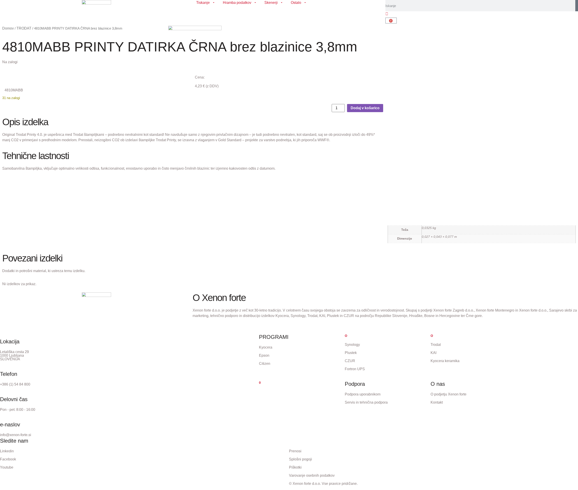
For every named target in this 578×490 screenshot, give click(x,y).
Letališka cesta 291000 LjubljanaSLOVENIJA (14, 355)
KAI (433, 353)
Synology (352, 345)
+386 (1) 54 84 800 (15, 384)
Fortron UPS (355, 369)
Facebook (8, 459)
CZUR (350, 361)
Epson (264, 355)
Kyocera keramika (445, 361)
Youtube (6, 467)
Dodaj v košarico (365, 108)
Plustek (351, 353)
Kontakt (437, 402)
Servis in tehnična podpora (366, 402)
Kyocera (265, 347)
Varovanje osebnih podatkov (312, 475)
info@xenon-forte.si (15, 435)
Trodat (436, 345)
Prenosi (295, 451)
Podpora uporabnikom (362, 394)
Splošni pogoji (300, 459)
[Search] (576, 5)
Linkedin (7, 451)
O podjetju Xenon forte (448, 394)
